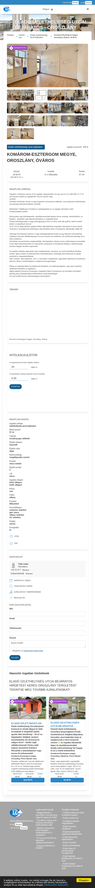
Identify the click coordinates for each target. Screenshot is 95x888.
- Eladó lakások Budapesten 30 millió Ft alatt (72, 858)
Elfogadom (84, 880)
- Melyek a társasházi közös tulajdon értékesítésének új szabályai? (45, 831)
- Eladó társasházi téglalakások (70, 838)
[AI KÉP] (47, 65)
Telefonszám (15, 628)
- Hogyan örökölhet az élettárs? (45, 847)
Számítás (15, 387)
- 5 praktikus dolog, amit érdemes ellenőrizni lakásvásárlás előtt (46, 822)
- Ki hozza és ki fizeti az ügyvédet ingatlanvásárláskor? (46, 840)
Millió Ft (34, 367)
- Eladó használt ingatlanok (69, 827)
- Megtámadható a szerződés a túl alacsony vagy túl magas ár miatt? (46, 815)
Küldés (15, 658)
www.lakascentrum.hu (21, 821)
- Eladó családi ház (70, 818)
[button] (48, 9)
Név (11, 609)
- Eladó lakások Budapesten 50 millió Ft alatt (72, 866)
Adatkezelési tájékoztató (56, 884)
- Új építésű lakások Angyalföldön (70, 822)
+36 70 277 (16, 570)
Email (12, 618)
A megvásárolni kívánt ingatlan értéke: (24, 362)
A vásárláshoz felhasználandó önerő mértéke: (27, 374)
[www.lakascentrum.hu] (7, 9)
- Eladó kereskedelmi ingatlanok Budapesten (72, 833)
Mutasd (75, 2)
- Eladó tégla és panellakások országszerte (68, 850)
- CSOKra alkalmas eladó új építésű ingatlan (73, 814)
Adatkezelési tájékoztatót (33, 651)
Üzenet (12, 638)
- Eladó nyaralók (69, 842)
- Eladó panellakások (71, 845)
